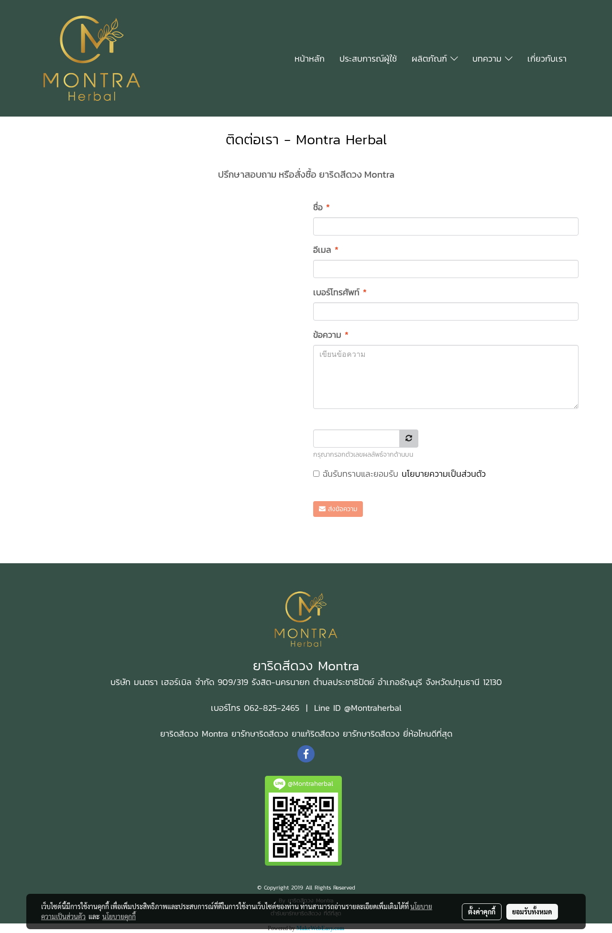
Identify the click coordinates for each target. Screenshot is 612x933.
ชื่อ (321, 207)
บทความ (488, 58)
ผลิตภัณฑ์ (431, 58)
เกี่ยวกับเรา (547, 58)
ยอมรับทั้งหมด (532, 911)
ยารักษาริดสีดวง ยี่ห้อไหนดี (390, 733)
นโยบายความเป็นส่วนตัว (444, 473)
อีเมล (326, 249)
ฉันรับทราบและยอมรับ (402, 473)
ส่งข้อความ (341, 509)
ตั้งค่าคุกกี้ (481, 911)
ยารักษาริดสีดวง (259, 733)
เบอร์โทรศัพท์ (340, 292)
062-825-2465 (269, 707)
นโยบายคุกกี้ (119, 916)
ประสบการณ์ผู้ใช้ (368, 58)
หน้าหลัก (310, 58)
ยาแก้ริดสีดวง (315, 733)
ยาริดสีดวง (179, 733)
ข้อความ (331, 334)
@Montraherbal (373, 707)
